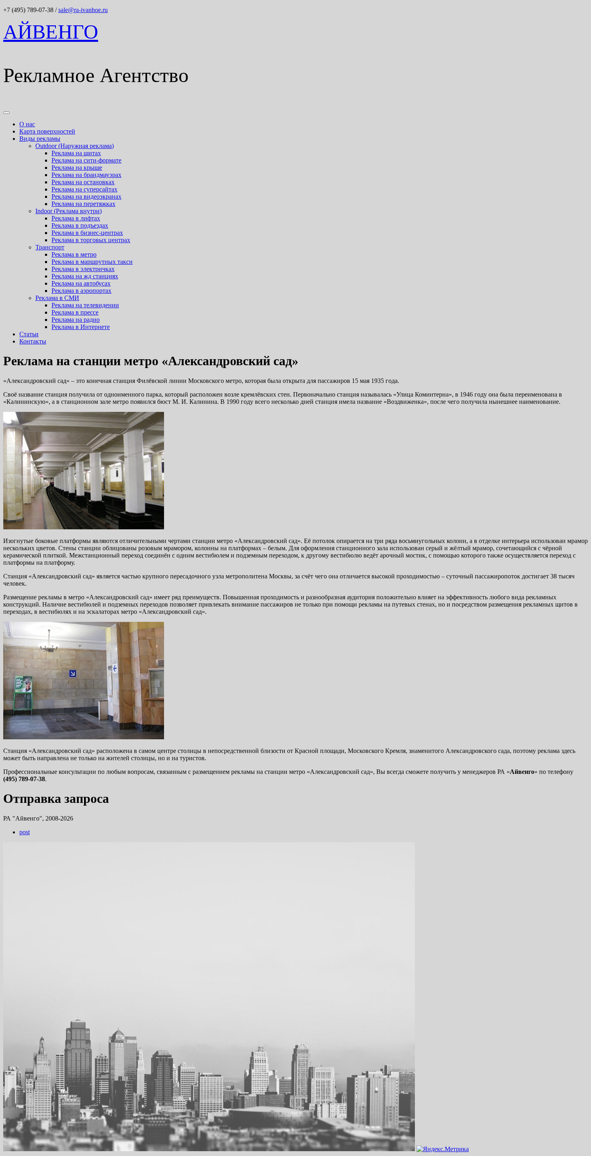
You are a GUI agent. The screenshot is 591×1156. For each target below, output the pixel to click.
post (24, 832)
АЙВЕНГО (50, 32)
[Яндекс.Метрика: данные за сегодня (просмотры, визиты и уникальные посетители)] (443, 1149)
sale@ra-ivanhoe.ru (83, 9)
